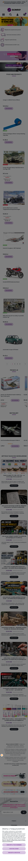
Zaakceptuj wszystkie (14, 852)
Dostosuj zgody (14, 848)
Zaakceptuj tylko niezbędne (14, 845)
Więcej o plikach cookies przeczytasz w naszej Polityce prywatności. (13, 841)
